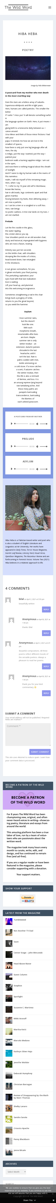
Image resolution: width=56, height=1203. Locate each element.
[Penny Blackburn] (9, 1141)
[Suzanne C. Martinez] (9, 1009)
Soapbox (18, 985)
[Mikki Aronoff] (9, 1020)
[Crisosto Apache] (9, 1130)
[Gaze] (9, 943)
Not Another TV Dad (23, 930)
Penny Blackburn (21, 1139)
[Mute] (37, 424)
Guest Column (20, 974)
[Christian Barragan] (9, 1086)
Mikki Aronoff (20, 1018)
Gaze (16, 941)
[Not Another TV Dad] (9, 932)
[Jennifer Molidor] (9, 1064)
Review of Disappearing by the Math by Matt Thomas (31, 1096)
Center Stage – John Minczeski (28, 952)
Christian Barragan (23, 1084)
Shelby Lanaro (20, 1106)
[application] (28, 423)
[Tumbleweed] (9, 921)
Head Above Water (22, 963)
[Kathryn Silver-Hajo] (9, 1053)
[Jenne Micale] (9, 1152)
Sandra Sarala (20, 1117)
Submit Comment (40, 752)
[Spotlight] (9, 998)
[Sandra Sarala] (9, 1119)
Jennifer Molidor (21, 1062)
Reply (46, 609)
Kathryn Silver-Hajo (23, 1051)
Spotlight (18, 996)
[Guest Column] (9, 976)
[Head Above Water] (9, 965)
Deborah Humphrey (23, 1073)
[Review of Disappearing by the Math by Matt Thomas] (9, 1097)
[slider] (43, 423)
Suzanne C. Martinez (23, 1007)
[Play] (11, 423)
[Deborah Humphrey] (9, 1075)
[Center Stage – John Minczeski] (9, 954)
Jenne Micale (20, 1150)
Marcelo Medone (21, 1040)
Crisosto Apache (21, 1128)
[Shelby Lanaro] (9, 1108)
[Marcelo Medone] (9, 1042)
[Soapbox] (9, 987)
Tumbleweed (20, 919)
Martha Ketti (20, 1029)
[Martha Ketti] (9, 1031)
